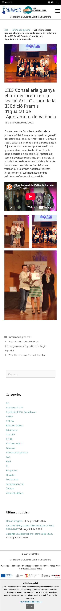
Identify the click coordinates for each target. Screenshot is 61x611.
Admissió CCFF (14, 407)
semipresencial (15, 484)
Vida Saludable (14, 493)
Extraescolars (14, 443)
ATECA (10, 421)
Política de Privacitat (20, 566)
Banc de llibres (14, 425)
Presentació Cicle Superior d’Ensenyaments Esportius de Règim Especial (25, 346)
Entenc (30, 606)
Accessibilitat (35, 569)
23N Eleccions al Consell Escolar (26, 355)
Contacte (23, 569)
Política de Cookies (40, 566)
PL (7, 466)
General (10, 448)
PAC (8, 457)
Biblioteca (11, 430)
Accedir (8, 2)
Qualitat (11, 475)
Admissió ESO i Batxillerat (21, 412)
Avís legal (5, 566)
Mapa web (55, 566)
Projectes (11, 470)
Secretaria (12, 479)
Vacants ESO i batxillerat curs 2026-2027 (29, 533)
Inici (6, 29)
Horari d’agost (14, 521)
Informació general (21, 29)
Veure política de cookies (30, 602)
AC (7, 403)
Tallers (10, 488)
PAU (8, 461)
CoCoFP (10, 434)
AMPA (9, 416)
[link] (49, 2)
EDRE (9, 439)
